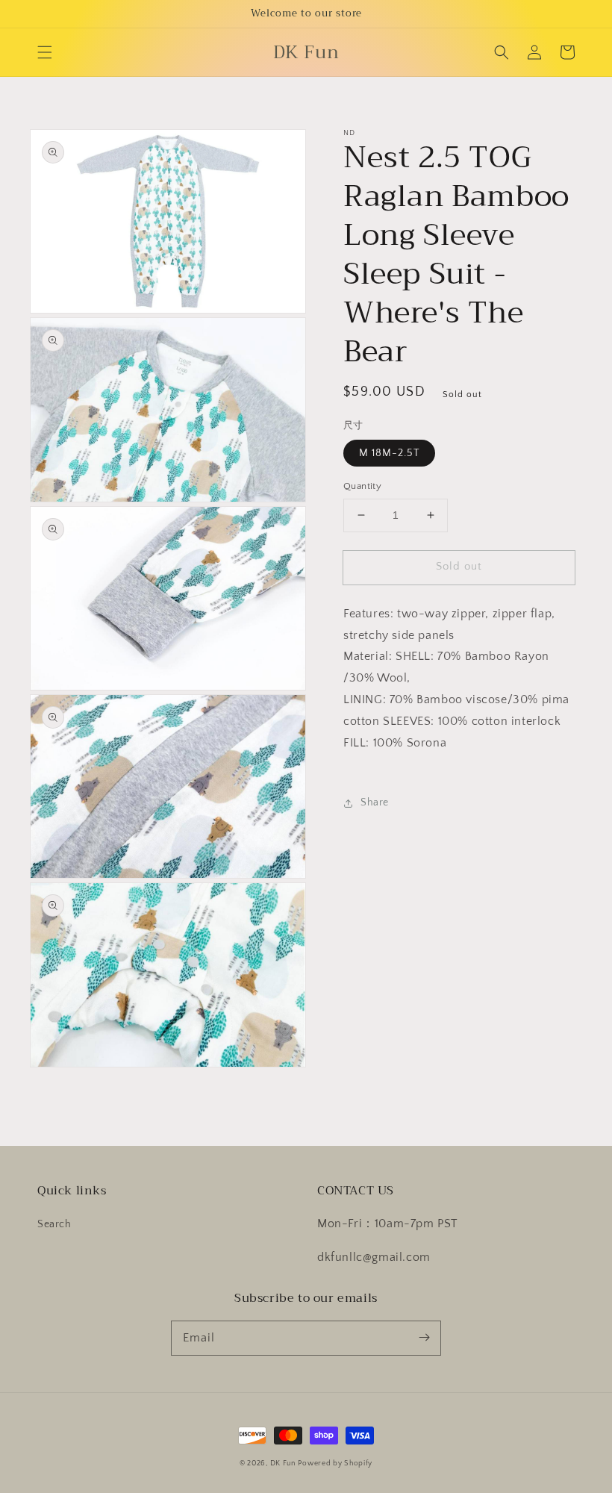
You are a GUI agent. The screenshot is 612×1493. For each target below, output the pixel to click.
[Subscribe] (424, 1337)
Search (54, 1224)
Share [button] (374, 802)
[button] (44, 52)
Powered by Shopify (335, 1463)
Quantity (362, 486)
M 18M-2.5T (389, 453)
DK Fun (283, 1463)
